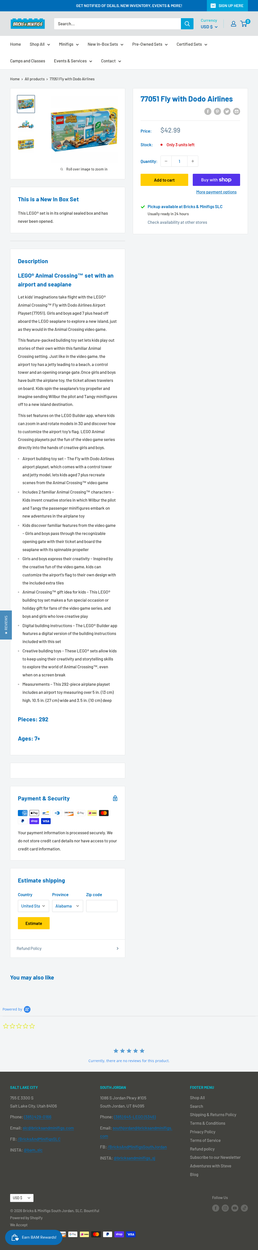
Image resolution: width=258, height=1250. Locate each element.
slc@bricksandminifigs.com (48, 1127)
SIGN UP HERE (231, 5)
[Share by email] (236, 111)
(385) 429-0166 (37, 1116)
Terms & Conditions (207, 1122)
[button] (6, 625)
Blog (194, 1174)
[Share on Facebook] (207, 111)
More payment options (216, 191)
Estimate (33, 923)
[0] (244, 24)
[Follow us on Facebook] (215, 1208)
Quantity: (149, 161)
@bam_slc (33, 1149)
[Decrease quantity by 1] (166, 161)
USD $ (17, 1198)
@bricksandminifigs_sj (134, 1157)
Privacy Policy (202, 1131)
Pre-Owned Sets (147, 43)
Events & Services (70, 60)
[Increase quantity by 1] (192, 161)
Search (196, 1106)
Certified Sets (189, 43)
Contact (108, 60)
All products (35, 79)
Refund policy (202, 1148)
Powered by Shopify (26, 1217)
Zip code (94, 894)
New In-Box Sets (103, 43)
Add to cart (164, 179)
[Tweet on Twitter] (227, 111)
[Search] (187, 23)
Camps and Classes (27, 60)
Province (60, 894)
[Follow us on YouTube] (234, 1208)
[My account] (233, 24)
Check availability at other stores (177, 222)
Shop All (37, 43)
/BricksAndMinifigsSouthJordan (137, 1146)
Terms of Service (205, 1140)
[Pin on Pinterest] (217, 111)
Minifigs (66, 43)
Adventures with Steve (210, 1165)
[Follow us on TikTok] (244, 1208)
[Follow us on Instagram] (225, 1208)
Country (25, 894)
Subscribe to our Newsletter (215, 1157)
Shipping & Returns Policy (213, 1114)
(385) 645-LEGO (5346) (135, 1116)
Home (15, 43)
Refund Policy (29, 948)
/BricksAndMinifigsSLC (39, 1138)
